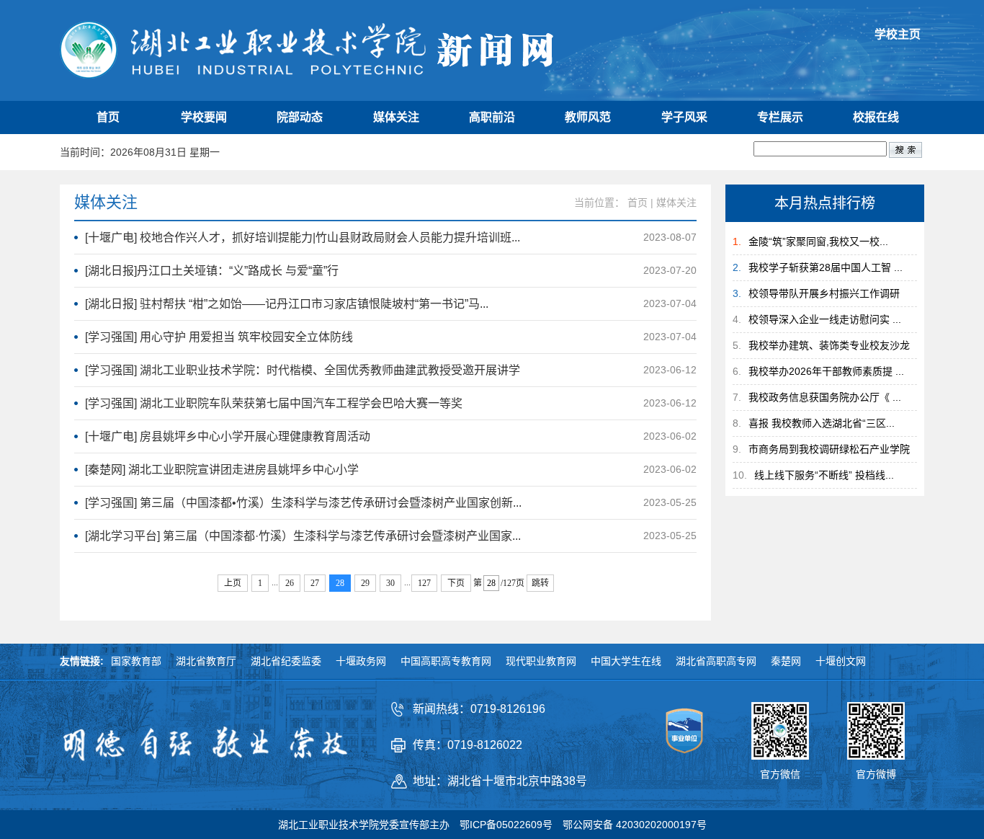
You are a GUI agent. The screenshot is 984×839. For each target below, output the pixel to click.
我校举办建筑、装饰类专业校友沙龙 (829, 345)
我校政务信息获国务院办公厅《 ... (824, 397)
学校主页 (898, 34)
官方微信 (780, 774)
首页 (108, 117)
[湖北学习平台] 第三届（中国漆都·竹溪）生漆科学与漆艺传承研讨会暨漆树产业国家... (303, 536)
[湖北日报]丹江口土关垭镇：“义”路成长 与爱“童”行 (212, 271)
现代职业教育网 (541, 661)
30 (390, 583)
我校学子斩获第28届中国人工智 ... (825, 267)
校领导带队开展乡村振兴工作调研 (824, 293)
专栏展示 (780, 117)
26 (289, 583)
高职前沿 (492, 117)
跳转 (540, 583)
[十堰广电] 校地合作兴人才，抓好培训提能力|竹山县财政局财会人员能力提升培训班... (302, 237)
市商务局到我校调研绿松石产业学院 (829, 449)
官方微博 (876, 774)
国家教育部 (136, 661)
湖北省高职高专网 (716, 661)
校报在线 (876, 117)
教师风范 (588, 117)
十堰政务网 (361, 661)
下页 (456, 583)
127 (424, 583)
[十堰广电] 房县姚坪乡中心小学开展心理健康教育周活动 (227, 436)
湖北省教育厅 (206, 661)
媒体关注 (396, 117)
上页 (232, 583)
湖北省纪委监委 (286, 661)
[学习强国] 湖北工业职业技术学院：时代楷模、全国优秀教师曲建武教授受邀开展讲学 (302, 370)
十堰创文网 (840, 661)
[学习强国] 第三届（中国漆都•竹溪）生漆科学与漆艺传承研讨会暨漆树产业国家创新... (303, 503)
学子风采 (684, 117)
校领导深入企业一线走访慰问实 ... (824, 319)
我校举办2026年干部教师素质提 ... (826, 371)
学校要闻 (204, 117)
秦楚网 (786, 661)
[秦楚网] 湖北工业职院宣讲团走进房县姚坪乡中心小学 (222, 469)
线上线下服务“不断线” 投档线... (824, 475)
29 (365, 583)
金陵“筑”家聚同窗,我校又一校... (818, 241)
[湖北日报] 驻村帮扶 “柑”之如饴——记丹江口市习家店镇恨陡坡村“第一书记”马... (286, 304)
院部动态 (300, 117)
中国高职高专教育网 (446, 661)
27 (314, 583)
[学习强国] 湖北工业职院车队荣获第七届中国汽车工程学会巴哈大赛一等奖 (273, 403)
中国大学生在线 (626, 661)
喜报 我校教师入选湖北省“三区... (821, 423)
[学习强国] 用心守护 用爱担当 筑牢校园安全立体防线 (219, 337)
